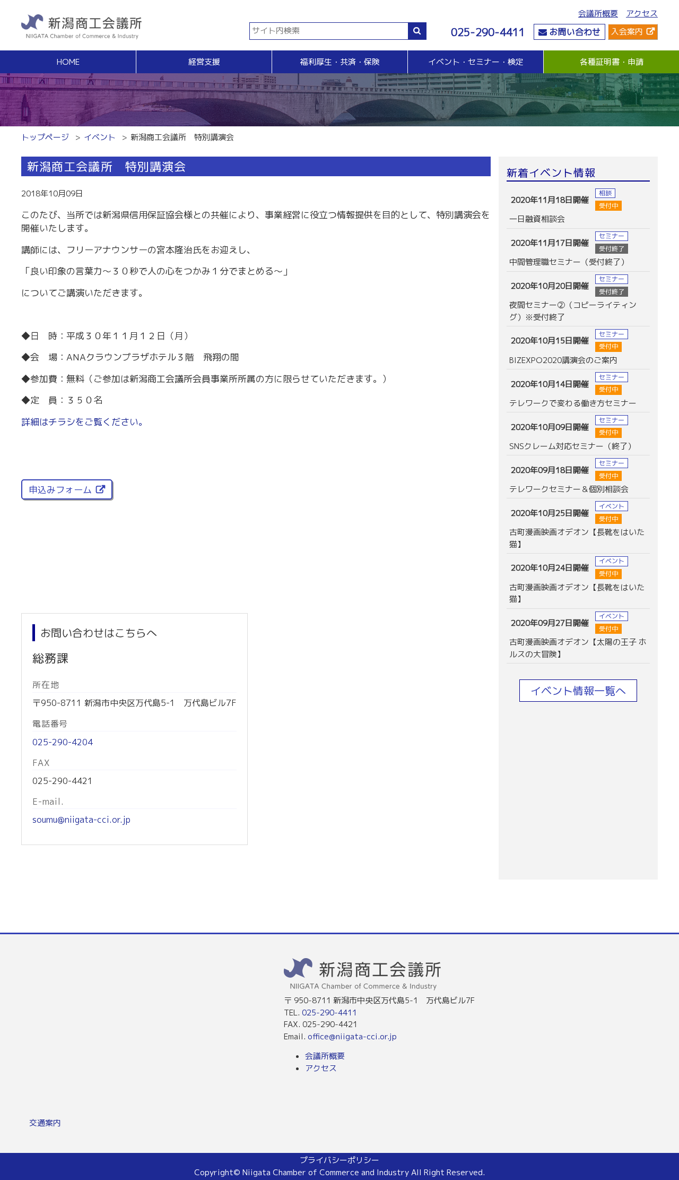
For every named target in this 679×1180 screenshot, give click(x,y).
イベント (100, 137)
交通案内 (45, 1123)
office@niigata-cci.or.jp (352, 1036)
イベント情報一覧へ (578, 690)
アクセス (642, 13)
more (578, 207)
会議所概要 (598, 13)
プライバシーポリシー (339, 1160)
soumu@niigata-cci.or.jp (81, 819)
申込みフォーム (60, 490)
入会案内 (627, 31)
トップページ (45, 137)
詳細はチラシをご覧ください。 (84, 422)
